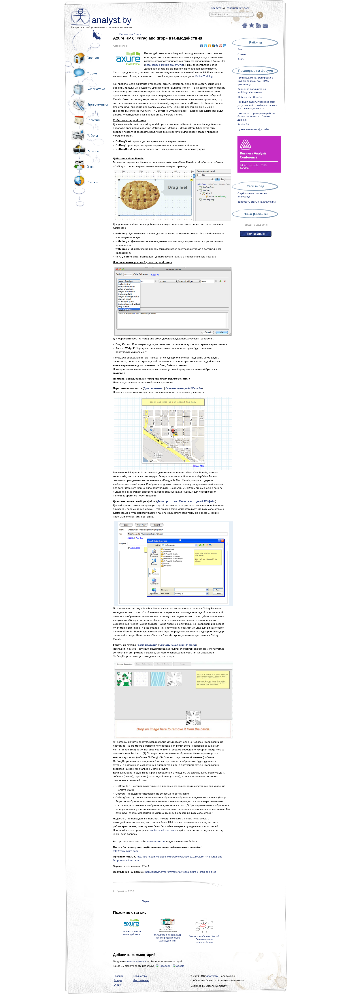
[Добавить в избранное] (251, 25)
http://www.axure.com (125, 850)
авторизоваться (136, 961)
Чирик (145, 901)
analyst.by (111, 20)
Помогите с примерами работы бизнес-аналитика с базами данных (256, 116)
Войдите (216, 7)
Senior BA (243, 124)
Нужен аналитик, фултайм (253, 129)
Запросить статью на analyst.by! (256, 201)
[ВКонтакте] (202, 46)
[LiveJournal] (217, 46)
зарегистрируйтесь (238, 7)
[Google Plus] (221, 46)
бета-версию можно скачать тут (164, 64)
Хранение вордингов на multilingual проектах (251, 90)
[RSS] (258, 25)
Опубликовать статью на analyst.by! (252, 195)
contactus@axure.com (163, 830)
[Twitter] (205, 46)
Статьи (137, 34)
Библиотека (96, 89)
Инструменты (97, 104)
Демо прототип (153, 388)
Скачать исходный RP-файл (183, 388)
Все (239, 49)
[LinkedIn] (225, 46)
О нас (91, 167)
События (93, 120)
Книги (240, 58)
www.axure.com (156, 841)
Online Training (204, 76)
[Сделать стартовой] (244, 25)
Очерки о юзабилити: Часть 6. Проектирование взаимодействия (204, 939)
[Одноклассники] (209, 46)
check (124, 45)
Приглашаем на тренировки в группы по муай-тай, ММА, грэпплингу (255, 81)
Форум (92, 73)
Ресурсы (93, 151)
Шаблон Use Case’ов (249, 97)
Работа (92, 135)
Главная (93, 58)
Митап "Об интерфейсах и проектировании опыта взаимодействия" (168, 938)
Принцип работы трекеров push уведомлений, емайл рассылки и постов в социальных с (257, 105)
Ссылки (92, 182)
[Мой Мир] (213, 46)
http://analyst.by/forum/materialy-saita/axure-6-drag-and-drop (180, 871)
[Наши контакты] (265, 25)
